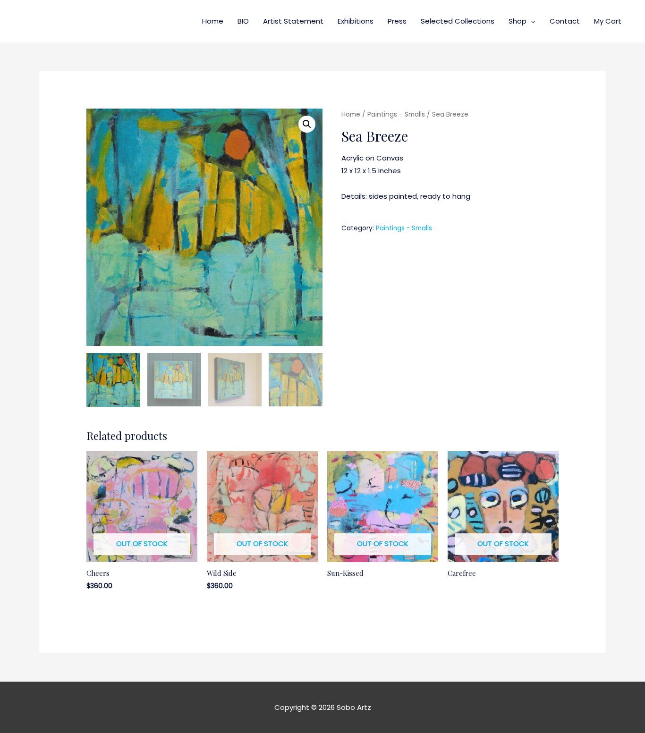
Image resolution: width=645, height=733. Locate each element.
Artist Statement (293, 21)
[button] (306, 124)
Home (212, 21)
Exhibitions (355, 21)
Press (397, 21)
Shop (517, 21)
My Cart (607, 21)
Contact (565, 21)
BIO (243, 21)
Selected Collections (457, 21)
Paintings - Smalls (396, 114)
